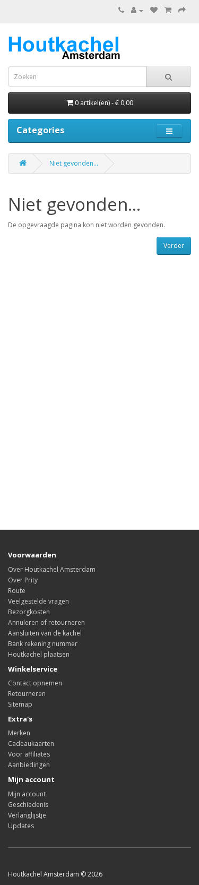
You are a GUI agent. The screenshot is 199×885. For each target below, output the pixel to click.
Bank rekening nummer (42, 643)
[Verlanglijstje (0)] (154, 10)
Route (16, 590)
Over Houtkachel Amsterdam (52, 569)
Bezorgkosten (29, 611)
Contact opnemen (35, 683)
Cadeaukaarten (31, 743)
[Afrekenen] (182, 10)
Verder (173, 245)
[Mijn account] (137, 10)
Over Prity (23, 580)
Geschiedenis (28, 804)
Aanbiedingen (29, 764)
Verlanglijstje (27, 815)
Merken (19, 732)
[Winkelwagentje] (168, 10)
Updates (21, 825)
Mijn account (27, 793)
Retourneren (27, 693)
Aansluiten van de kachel (45, 633)
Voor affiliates (29, 754)
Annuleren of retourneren (46, 622)
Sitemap (20, 704)
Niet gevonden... (73, 163)
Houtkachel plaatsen (39, 654)
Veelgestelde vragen (38, 601)
